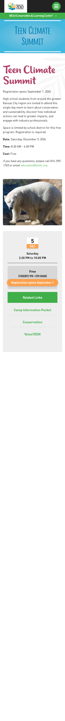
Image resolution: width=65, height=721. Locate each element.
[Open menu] (56, 6)
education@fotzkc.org (34, 165)
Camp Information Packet (32, 310)
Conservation (32, 322)
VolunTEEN (32, 334)
